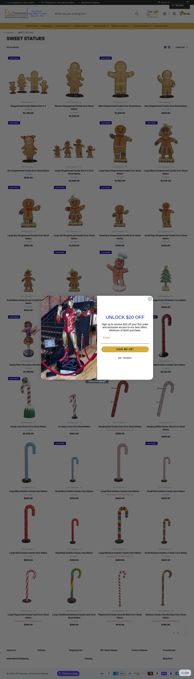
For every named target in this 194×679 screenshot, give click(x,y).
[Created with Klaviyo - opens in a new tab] (97, 381)
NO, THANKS (125, 358)
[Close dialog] (150, 299)
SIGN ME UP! (125, 349)
